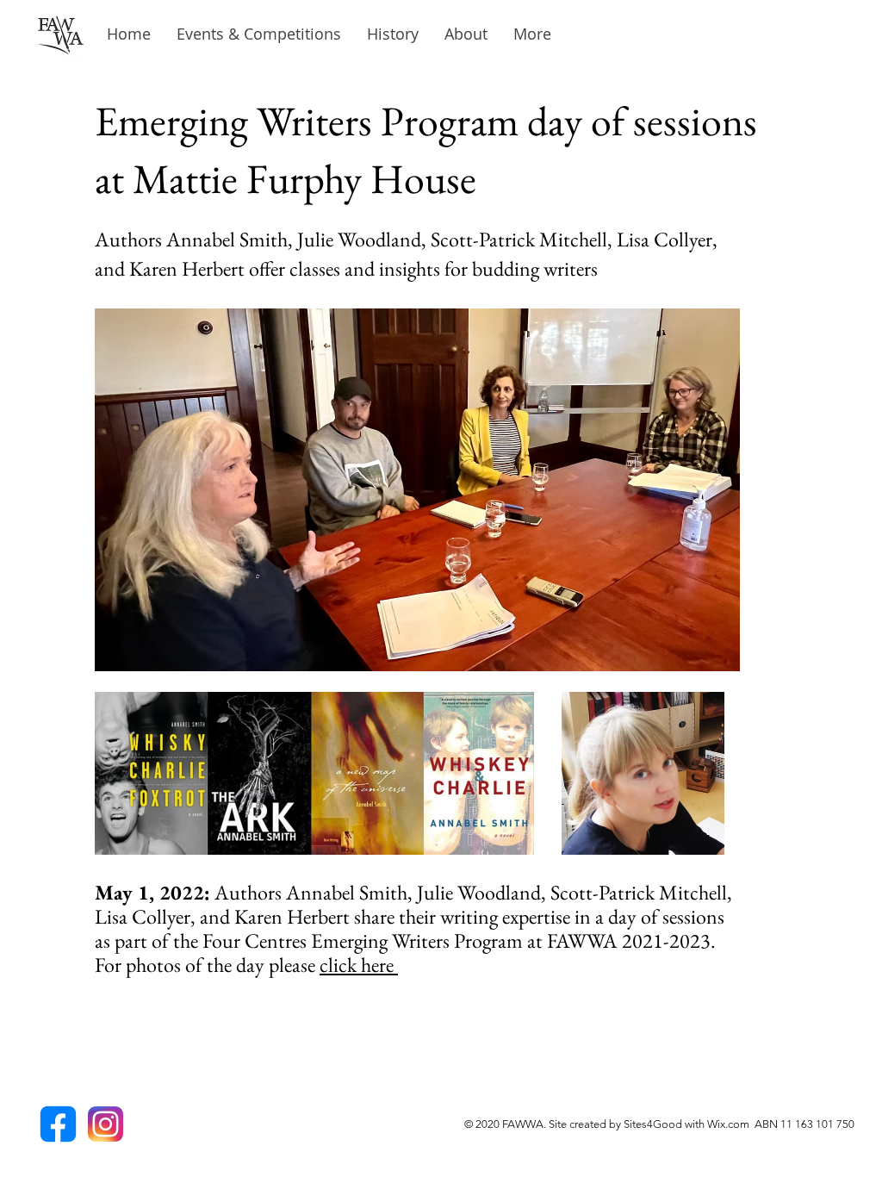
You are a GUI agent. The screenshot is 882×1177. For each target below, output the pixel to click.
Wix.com (731, 1124)
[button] (393, 34)
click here (359, 964)
